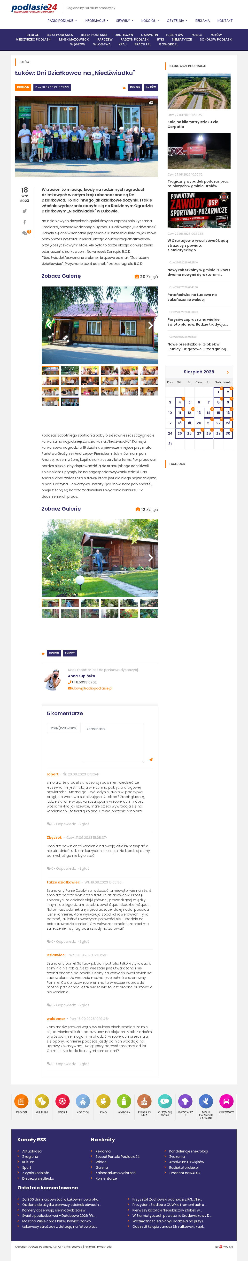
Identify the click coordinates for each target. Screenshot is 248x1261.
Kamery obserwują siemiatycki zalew (53, 1210)
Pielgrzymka (144, 1113)
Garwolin (149, 34)
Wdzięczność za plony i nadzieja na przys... (168, 1221)
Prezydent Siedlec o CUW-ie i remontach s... (169, 1204)
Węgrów (77, 44)
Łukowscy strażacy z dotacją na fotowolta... (60, 1226)
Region (23, 87)
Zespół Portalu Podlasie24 (118, 1156)
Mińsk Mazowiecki (74, 39)
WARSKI (228, 1247)
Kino (103, 1112)
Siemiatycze (182, 39)
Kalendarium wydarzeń (116, 1172)
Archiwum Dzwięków (186, 1162)
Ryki (160, 39)
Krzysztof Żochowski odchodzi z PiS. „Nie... (167, 1199)
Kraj (122, 44)
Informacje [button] (95, 20)
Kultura (42, 1112)
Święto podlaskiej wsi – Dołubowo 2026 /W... (58, 1215)
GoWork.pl (168, 44)
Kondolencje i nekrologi (188, 1151)
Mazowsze (185, 1113)
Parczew (105, 39)
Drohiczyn (124, 34)
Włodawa (102, 44)
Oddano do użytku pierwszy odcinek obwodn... (61, 1204)
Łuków (216, 34)
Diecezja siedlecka (38, 1178)
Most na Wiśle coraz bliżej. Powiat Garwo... (57, 1221)
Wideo (101, 1162)
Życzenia (177, 1156)
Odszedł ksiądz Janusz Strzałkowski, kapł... (168, 1226)
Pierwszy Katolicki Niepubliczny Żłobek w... (167, 1210)
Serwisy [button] (123, 20)
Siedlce (32, 34)
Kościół (83, 1112)
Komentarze (106, 1178)
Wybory (124, 1112)
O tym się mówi (165, 1113)
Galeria (102, 1167)
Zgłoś (84, 824)
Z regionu (30, 1156)
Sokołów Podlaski (216, 39)
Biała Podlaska (60, 34)
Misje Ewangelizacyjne (206, 1115)
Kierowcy (226, 1112)
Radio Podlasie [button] (61, 20)
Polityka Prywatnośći (98, 1247)
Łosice (196, 34)
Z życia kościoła (35, 1172)
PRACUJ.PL (142, 44)
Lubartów (174, 34)
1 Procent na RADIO (184, 1172)
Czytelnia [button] (176, 20)
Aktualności (32, 1151)
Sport (62, 1112)
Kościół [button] (148, 20)
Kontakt (225, 20)
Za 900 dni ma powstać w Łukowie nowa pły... (60, 1199)
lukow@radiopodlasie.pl (91, 688)
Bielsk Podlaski (94, 34)
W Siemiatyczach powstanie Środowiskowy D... (172, 1215)
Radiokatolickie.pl (184, 1167)
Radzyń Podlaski (135, 39)
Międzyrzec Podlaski (33, 39)
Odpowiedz (66, 824)
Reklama (202, 20)
